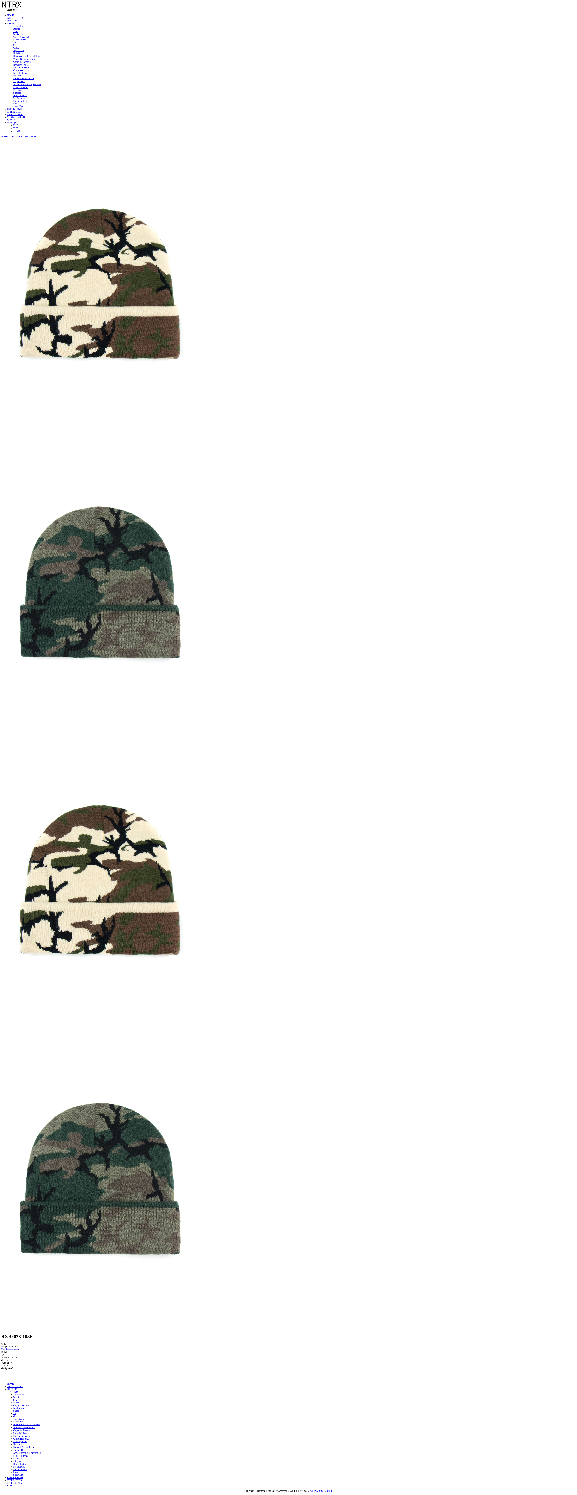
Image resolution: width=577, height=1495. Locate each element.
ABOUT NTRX (15, 18)
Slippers (17, 93)
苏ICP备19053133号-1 (321, 1491)
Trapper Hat (19, 81)
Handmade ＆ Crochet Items (26, 56)
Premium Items (20, 101)
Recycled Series (20, 65)
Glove (16, 47)
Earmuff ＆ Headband (23, 78)
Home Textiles (20, 95)
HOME (10, 15)
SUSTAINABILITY (17, 117)
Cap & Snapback (21, 37)
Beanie (16, 28)
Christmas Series (21, 70)
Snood (16, 42)
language (12, 122)
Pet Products (19, 98)
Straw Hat (18, 106)
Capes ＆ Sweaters (22, 62)
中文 (15, 128)
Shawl (16, 103)
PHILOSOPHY (15, 114)
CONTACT (13, 120)
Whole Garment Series (24, 59)
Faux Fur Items (20, 87)
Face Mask (18, 90)
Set (14, 45)
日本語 (16, 131)
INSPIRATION (14, 111)
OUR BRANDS (15, 109)
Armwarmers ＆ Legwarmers (27, 84)
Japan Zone (18, 50)
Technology (18, 26)
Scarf (15, 31)
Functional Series (21, 67)
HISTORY (12, 20)
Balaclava (18, 75)
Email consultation (10, 1349)
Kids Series (18, 53)
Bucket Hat (18, 34)
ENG (15, 125)
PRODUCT (13, 23)
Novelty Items (20, 73)
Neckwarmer (19, 39)
